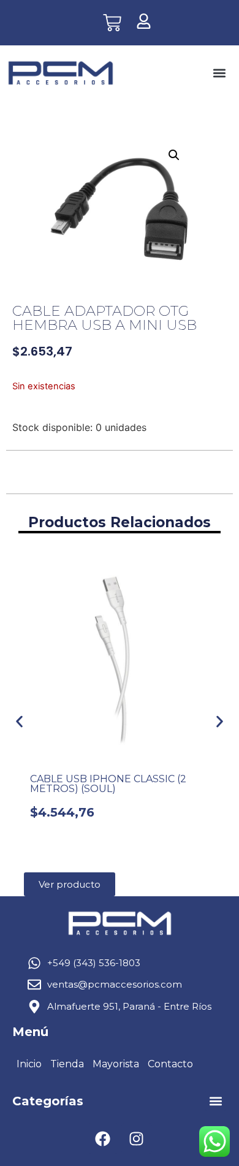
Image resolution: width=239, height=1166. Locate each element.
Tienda (67, 1064)
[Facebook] (103, 1138)
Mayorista (116, 1064)
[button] (219, 73)
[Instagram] (136, 1138)
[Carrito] (112, 22)
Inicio (29, 1064)
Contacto (170, 1064)
